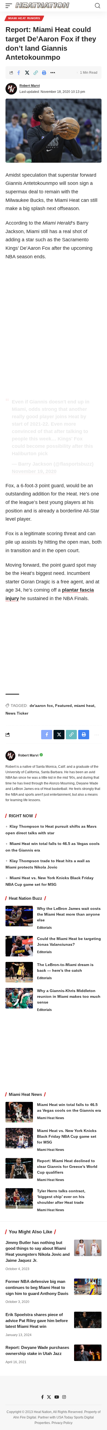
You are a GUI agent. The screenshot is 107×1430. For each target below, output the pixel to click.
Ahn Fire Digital (24, 1417)
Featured (63, 705)
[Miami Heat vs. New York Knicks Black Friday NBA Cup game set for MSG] (19, 1138)
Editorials (44, 928)
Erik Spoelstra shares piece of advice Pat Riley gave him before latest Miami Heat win (36, 1320)
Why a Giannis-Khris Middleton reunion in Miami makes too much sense (68, 996)
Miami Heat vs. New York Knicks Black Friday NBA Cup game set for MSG (67, 1136)
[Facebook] (42, 1397)
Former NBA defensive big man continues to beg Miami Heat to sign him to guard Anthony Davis (36, 1287)
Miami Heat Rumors (24, 18)
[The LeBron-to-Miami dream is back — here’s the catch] (19, 972)
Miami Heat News (50, 1118)
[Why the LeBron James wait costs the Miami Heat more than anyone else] (19, 916)
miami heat (84, 705)
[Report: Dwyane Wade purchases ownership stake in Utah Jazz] (88, 1353)
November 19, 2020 (34, 471)
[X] (49, 1397)
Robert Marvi (29, 86)
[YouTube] (56, 1397)
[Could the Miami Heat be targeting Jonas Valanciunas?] (19, 946)
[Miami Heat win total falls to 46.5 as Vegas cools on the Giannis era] (19, 1112)
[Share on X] (27, 72)
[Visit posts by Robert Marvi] (11, 88)
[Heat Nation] (42, 5)
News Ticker (16, 713)
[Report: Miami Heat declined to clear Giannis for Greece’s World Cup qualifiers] (19, 1168)
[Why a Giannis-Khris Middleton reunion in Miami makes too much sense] (19, 998)
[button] (10, 5)
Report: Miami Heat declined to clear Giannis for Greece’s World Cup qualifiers (67, 1166)
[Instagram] (64, 1397)
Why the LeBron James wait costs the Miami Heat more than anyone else (69, 914)
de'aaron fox (41, 705)
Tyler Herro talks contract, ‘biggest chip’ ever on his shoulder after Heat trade (61, 1197)
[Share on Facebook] (18, 72)
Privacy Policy (62, 1423)
